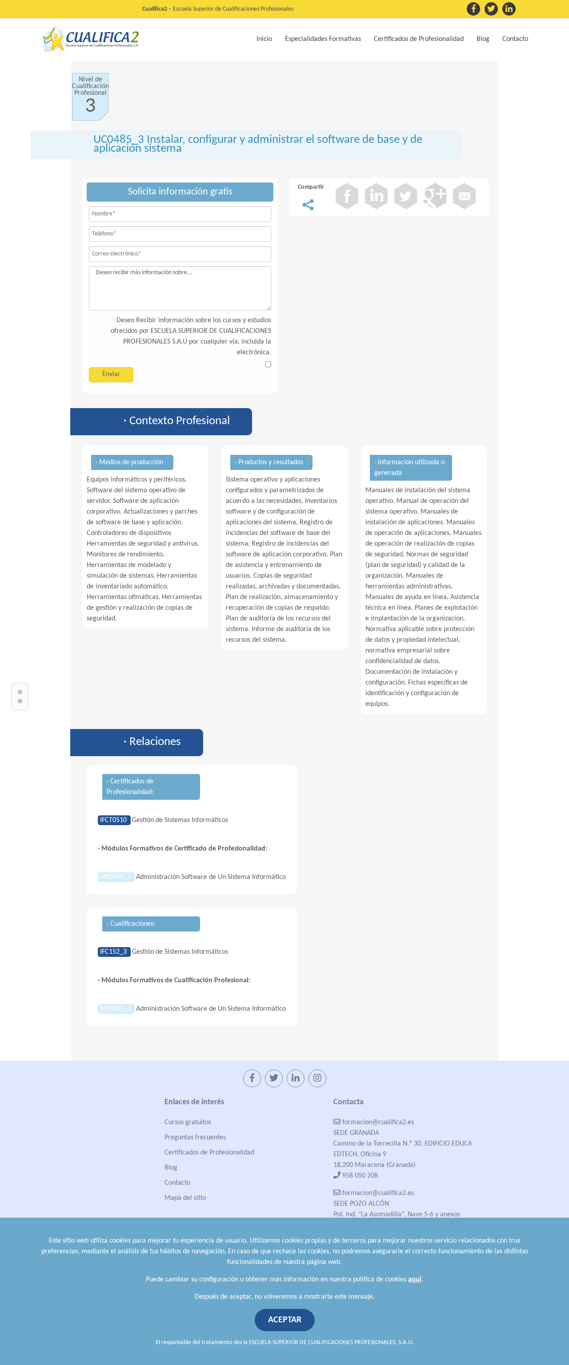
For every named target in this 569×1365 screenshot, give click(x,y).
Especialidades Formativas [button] (323, 39)
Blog (483, 39)
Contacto (515, 39)
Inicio (264, 39)
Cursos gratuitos (187, 1122)
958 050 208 (359, 1175)
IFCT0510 (114, 820)
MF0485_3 (116, 877)
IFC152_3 (114, 952)
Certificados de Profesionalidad (209, 1152)
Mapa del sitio (185, 1198)
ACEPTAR (284, 1320)
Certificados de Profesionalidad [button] (419, 39)
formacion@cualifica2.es (377, 1122)
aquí (414, 1279)
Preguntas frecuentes (195, 1137)
